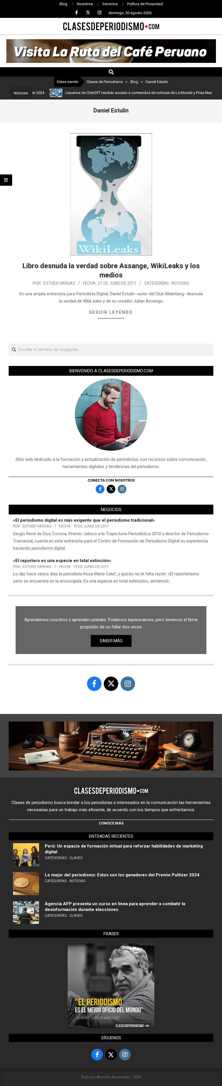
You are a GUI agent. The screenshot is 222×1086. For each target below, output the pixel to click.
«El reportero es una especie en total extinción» (62, 560)
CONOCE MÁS (111, 823)
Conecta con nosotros (111, 480)
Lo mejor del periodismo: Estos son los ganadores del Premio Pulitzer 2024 (122, 875)
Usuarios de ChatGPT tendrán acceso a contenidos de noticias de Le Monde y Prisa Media (126, 93)
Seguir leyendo (111, 312)
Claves (76, 858)
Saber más (111, 640)
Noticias (180, 283)
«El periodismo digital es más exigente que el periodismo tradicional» (84, 520)
